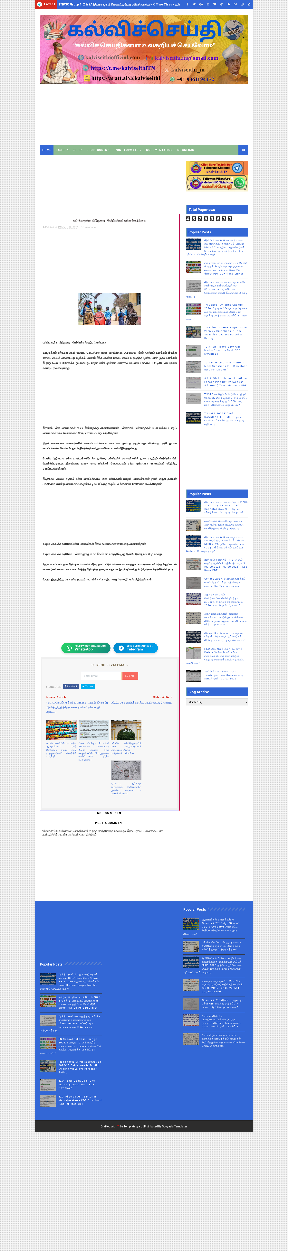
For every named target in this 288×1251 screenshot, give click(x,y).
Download (185, 150)
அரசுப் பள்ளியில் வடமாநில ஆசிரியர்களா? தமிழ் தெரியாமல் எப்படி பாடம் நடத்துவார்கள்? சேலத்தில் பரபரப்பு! (61, 750)
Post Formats (127, 150)
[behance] (235, 4)
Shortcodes (97, 150)
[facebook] (187, 4)
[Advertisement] (176, 111)
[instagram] (242, 4)
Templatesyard (133, 1126)
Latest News (89, 227)
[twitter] (194, 4)
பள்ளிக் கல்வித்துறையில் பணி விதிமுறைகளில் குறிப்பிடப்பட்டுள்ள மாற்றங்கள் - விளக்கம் (126, 748)
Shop (77, 150)
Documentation (159, 150)
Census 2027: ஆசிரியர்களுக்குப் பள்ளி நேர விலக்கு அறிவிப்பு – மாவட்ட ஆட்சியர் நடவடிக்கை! (225, 582)
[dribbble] (222, 4)
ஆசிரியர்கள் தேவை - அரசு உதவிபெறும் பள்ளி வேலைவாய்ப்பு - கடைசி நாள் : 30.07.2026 (224, 675)
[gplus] (201, 4)
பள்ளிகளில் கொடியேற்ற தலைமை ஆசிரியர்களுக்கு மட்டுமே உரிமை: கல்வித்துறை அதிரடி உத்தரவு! (224, 525)
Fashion (62, 150)
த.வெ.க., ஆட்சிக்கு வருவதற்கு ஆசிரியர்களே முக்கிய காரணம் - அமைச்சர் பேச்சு (126, 788)
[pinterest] (208, 4)
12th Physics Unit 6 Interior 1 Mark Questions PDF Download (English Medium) (226, 366)
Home (46, 150)
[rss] (229, 4)
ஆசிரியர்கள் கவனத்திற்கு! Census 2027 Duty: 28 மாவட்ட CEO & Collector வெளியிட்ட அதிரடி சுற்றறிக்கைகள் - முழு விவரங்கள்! (212, 926)
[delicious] (249, 4)
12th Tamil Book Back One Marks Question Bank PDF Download (222, 350)
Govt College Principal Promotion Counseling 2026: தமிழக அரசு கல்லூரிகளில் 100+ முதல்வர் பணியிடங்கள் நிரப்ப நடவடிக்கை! (94, 751)
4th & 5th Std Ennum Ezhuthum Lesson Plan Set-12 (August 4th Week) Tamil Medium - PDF (225, 382)
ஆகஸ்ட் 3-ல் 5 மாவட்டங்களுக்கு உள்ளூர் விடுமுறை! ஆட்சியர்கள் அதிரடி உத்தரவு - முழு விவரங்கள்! (224, 636)
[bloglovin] (215, 4)
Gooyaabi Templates (174, 1126)
